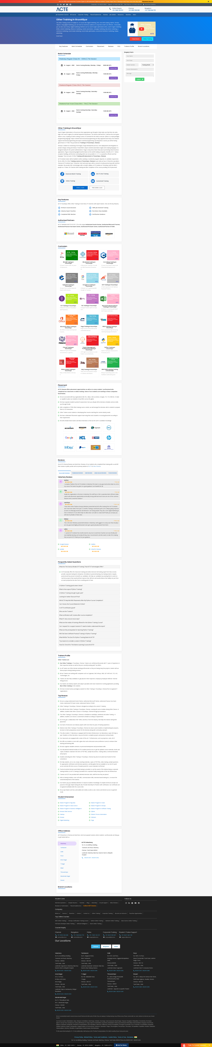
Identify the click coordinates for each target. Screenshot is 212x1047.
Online (116, 946)
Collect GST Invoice (89, 906)
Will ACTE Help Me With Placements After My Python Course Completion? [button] (81, 600)
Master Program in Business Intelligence (71, 808)
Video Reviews (97, 466)
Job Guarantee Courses (62, 14)
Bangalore (148, 8)
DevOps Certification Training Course (78, 920)
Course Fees (113, 68)
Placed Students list (95, 14)
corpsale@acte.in (110, 937)
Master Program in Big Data (67, 803)
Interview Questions (60, 903)
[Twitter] (132, 903)
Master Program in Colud (98, 803)
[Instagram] (58, 4)
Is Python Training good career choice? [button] (71, 585)
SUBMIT (139, 79)
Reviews (105, 14)
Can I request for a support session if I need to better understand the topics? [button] (82, 626)
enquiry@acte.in (93, 937)
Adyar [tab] (62, 868)
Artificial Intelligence (82, 923)
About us (57, 913)
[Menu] (1, 14)
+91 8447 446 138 (126, 935)
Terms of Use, (122, 1037)
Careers (79, 913)
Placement (100, 46)
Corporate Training (83, 14)
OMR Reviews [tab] (88, 473)
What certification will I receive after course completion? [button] (75, 615)
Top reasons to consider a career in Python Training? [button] (75, 641)
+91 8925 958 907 (110, 935)
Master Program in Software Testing (101, 808)
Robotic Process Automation (99, 814)
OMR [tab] (61, 851)
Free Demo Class (97, 187)
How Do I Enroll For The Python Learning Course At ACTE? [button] (76, 645)
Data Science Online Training (129, 920)
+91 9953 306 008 (62, 935)
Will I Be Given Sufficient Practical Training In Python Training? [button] (77, 634)
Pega (92, 820)
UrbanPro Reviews (96, 549)
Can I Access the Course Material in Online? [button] (72, 604)
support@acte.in (126, 937)
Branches (128, 14)
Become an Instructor (121, 913)
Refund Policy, (88, 1037)
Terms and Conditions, (100, 1037)
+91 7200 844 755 (78, 935)
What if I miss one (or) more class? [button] (69, 619)
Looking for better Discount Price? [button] (69, 597)
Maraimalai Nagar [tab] (65, 876)
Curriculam (89, 46)
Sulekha (93, 544)
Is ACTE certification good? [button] (67, 608)
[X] (64, 4)
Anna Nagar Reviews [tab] (100, 473)
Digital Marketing (64, 820)
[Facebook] (70, 4)
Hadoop (62, 814)
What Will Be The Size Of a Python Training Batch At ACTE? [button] (76, 637)
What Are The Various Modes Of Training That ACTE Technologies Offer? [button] (81, 567)
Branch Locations (143, 46)
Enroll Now (80, 187)
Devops (62, 817)
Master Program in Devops (98, 805)
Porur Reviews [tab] (112, 473)
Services (64, 913)
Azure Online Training (95, 923)
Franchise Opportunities (135, 913)
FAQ (118, 46)
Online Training (147, 39)
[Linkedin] (61, 4)
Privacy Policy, (78, 1037)
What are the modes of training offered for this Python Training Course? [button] (81, 622)
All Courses (73, 14)
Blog (88, 903)
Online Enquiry (117, 8)
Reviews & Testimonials (61, 906)
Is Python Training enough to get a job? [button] (71, 593)
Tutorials (81, 903)
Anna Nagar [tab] (63, 860)
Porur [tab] (61, 856)
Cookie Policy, (112, 1037)
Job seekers (113, 14)
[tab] (89, 566)
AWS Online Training (60, 920)
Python (93, 811)
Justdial (62, 549)
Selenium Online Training (112, 920)
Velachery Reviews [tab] (64, 473)
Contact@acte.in (61, 937)
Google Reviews (64, 544)
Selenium (93, 817)
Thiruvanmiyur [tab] (64, 872)
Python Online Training (97, 920)
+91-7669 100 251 (94, 935)
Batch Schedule (77, 46)
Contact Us (86, 913)
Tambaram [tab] (63, 847)
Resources (121, 14)
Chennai (131, 8)
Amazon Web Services (66, 811)
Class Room (135, 39)
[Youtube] (67, 4)
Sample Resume (72, 903)
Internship (94, 903)
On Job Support (103, 903)
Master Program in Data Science (69, 805)
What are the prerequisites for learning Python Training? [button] (76, 630)
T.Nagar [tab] (62, 864)
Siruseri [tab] (62, 880)
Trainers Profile (129, 46)
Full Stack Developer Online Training (64, 923)
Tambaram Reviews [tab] (77, 473)
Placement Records (147, 1)
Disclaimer (130, 1037)
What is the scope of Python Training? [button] (70, 589)
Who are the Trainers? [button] (66, 611)
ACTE (90, 466)
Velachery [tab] (63, 843)
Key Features (63, 46)
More (134, 14)
